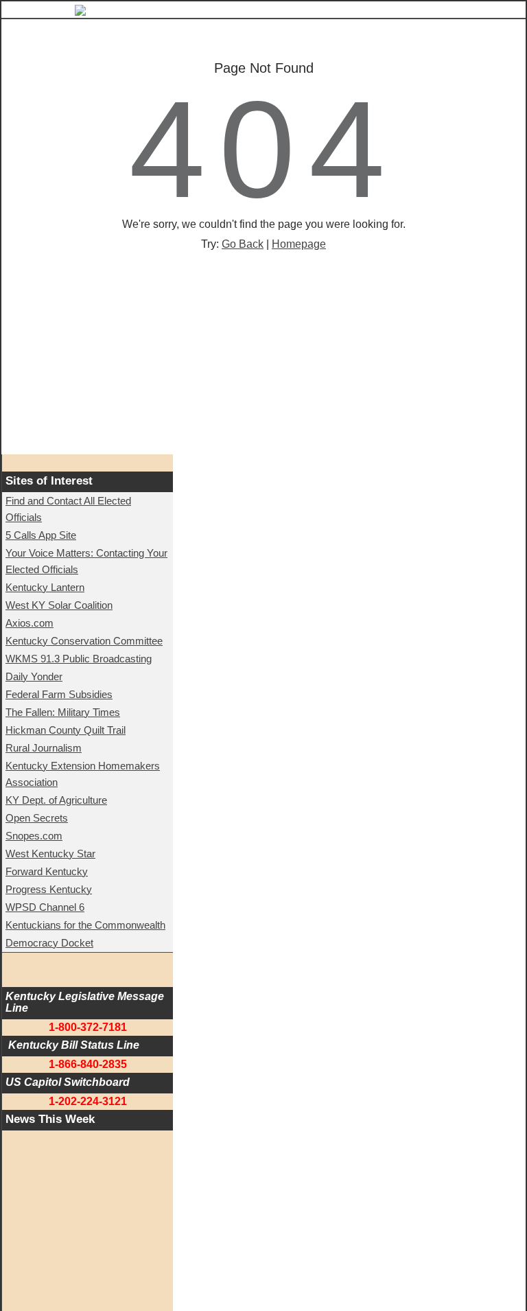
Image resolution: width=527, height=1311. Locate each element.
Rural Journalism (43, 748)
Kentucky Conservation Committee (84, 641)
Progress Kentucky (48, 889)
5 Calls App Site (40, 535)
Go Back (243, 244)
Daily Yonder (33, 676)
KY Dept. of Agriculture (56, 800)
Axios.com (29, 623)
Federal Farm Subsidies (59, 694)
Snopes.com (33, 836)
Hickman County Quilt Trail (65, 730)
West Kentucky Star (50, 853)
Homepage (299, 244)
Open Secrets (36, 818)
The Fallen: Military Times (62, 712)
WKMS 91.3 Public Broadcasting (78, 658)
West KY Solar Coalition (59, 605)
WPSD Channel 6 (44, 907)
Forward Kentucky (46, 871)
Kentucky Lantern (44, 587)
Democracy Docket (49, 943)
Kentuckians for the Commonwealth (85, 925)
